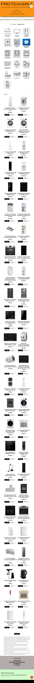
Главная (14, 24)
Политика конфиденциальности (17, 14)
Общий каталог (20, 24)
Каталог (17, 10)
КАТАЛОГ (8, 675)
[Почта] (17, 658)
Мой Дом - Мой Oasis (17, 12)
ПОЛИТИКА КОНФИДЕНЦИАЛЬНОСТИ (18, 675)
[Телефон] (15, 658)
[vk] (18, 658)
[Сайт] (14, 658)
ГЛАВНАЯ (3, 675)
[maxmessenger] (19, 658)
